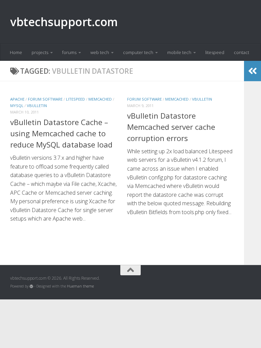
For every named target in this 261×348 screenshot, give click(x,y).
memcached (100, 99)
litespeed (214, 52)
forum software (45, 99)
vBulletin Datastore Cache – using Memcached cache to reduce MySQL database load (61, 133)
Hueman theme (80, 286)
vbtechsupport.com (64, 22)
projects (40, 52)
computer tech (138, 52)
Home (16, 52)
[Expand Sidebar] (252, 71)
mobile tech (179, 52)
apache (17, 99)
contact (241, 52)
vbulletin (37, 105)
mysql (16, 105)
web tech (99, 52)
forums (69, 52)
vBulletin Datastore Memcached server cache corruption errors (171, 126)
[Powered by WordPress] (31, 286)
